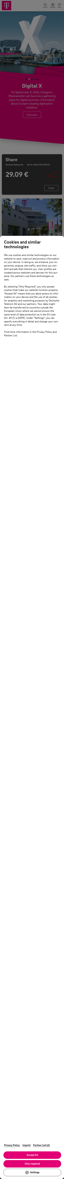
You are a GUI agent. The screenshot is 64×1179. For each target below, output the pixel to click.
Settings (34, 1172)
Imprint (26, 1145)
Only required (32, 1163)
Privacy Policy (12, 1145)
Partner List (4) (41, 1145)
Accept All (32, 1155)
